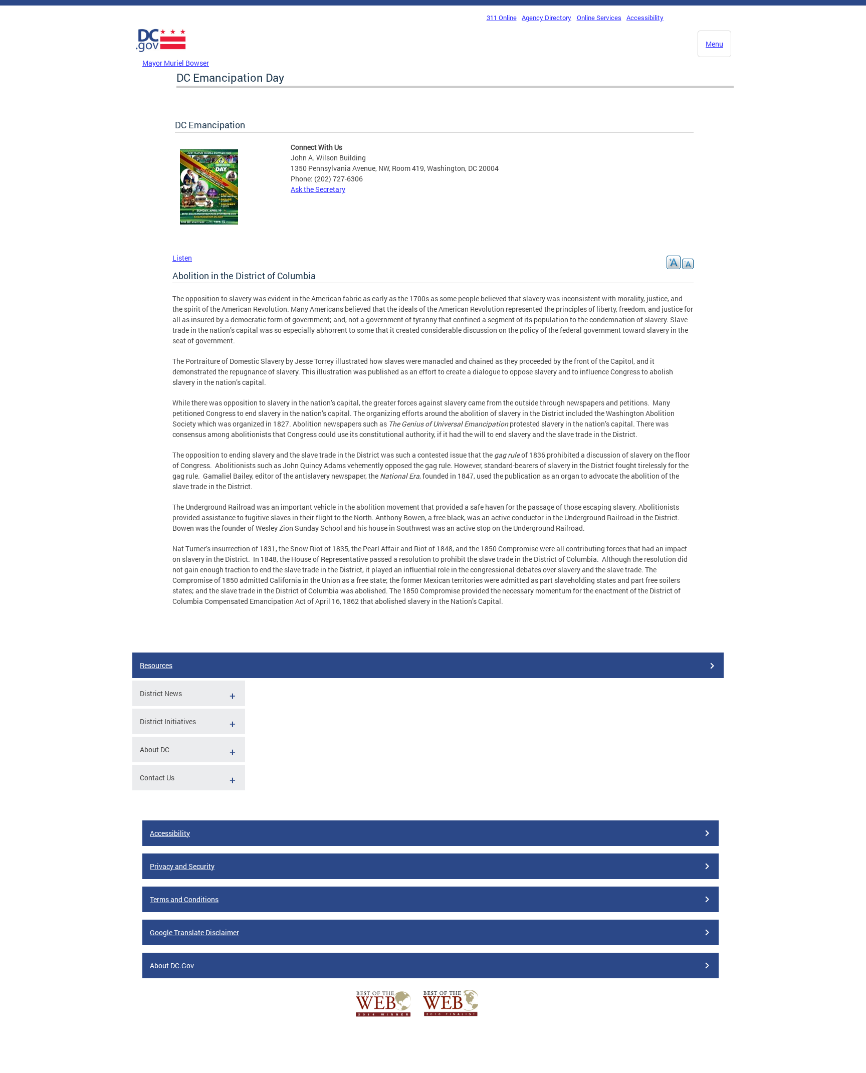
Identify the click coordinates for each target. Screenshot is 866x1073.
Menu (714, 44)
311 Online (502, 17)
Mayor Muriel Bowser (175, 63)
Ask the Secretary (318, 189)
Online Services (599, 17)
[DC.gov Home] (161, 54)
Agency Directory (546, 17)
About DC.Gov (172, 965)
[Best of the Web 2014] (383, 1016)
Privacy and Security (182, 866)
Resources (156, 665)
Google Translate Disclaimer (194, 932)
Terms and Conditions (184, 899)
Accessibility (645, 17)
